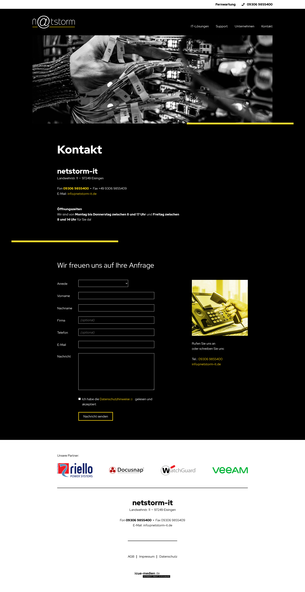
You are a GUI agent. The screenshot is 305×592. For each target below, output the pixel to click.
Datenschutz (168, 556)
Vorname (63, 296)
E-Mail (61, 345)
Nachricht (64, 356)
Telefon (62, 332)
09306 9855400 (76, 188)
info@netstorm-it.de (82, 194)
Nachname (64, 308)
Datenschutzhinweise (115, 399)
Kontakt (267, 26)
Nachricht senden (95, 416)
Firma (61, 320)
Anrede (62, 284)
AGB (131, 556)
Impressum (146, 556)
